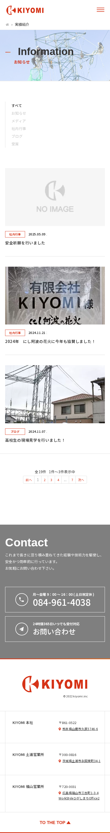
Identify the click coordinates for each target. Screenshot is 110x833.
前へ (29, 480)
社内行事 (19, 128)
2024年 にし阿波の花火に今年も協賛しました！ (50, 341)
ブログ (17, 136)
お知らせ (19, 113)
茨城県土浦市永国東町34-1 (81, 761)
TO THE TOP (52, 822)
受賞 (15, 143)
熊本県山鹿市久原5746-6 (80, 729)
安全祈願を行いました (25, 242)
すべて (17, 105)
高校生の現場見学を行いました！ (35, 440)
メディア (19, 120)
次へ (81, 480)
